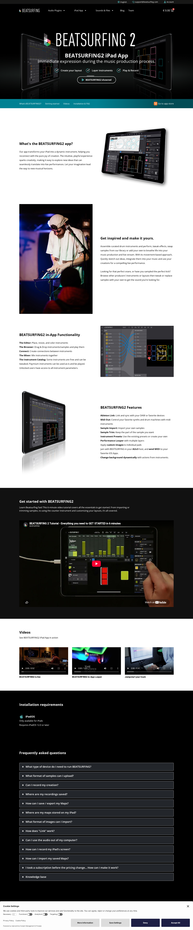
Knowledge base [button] (36, 877)
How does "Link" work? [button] (40, 831)
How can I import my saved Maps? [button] (47, 858)
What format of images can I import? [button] (49, 822)
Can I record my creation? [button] (42, 785)
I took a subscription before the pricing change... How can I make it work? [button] (72, 867)
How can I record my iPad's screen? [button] (48, 849)
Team (131, 10)
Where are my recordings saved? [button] (46, 794)
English (123, 2)
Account (170, 2)
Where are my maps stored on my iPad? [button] (51, 812)
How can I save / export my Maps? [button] (47, 803)
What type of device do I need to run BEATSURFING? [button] (58, 766)
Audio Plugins (55, 10)
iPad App (78, 10)
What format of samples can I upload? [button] (50, 776)
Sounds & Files (103, 10)
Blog (122, 10)
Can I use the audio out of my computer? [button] (51, 840)
